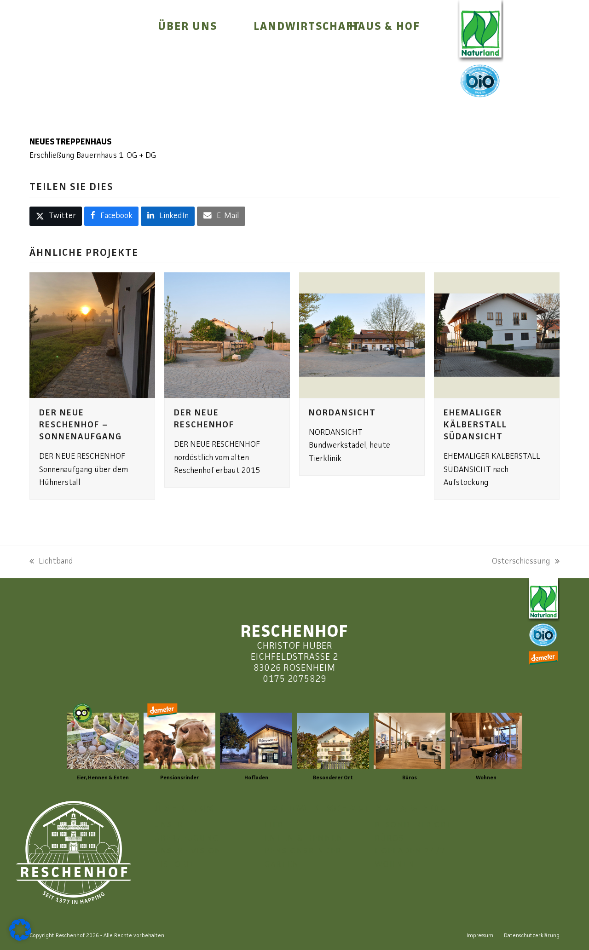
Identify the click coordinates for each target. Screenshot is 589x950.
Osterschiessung (521, 563)
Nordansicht (342, 413)
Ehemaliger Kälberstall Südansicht (475, 425)
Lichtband (51, 563)
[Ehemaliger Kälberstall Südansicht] (497, 335)
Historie (174, 865)
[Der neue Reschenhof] (227, 335)
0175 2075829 (294, 679)
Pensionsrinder (303, 851)
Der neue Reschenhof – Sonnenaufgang (80, 425)
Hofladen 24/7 (410, 851)
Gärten (282, 865)
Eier (274, 825)
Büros (389, 838)
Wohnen (395, 865)
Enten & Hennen (304, 838)
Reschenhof (70, 935)
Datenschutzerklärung (532, 935)
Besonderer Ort (413, 825)
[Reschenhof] (78, 60)
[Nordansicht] (362, 335)
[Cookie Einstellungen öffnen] (20, 939)
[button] (55, 216)
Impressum (480, 935)
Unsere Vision (188, 851)
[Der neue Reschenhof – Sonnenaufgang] (92, 335)
